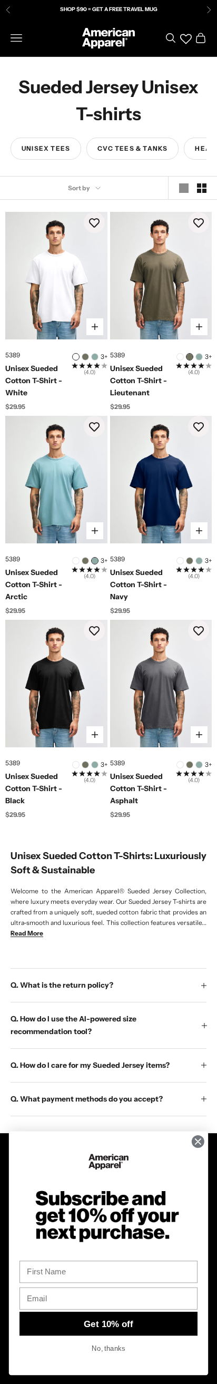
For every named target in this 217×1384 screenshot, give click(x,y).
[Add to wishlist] (94, 222)
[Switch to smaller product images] (201, 188)
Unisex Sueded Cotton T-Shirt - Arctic (33, 584)
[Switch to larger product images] (184, 188)
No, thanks (108, 1348)
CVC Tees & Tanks (132, 148)
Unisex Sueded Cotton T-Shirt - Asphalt (138, 788)
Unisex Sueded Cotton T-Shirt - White (33, 380)
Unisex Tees (46, 148)
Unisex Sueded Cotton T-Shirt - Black (33, 788)
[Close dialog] (197, 1141)
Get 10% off (108, 1324)
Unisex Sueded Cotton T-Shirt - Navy (138, 584)
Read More (27, 933)
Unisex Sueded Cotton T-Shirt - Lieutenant (138, 380)
